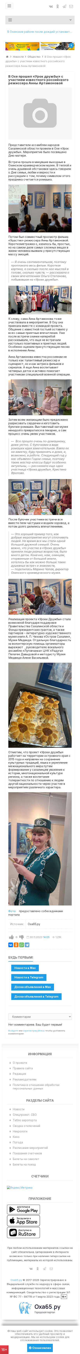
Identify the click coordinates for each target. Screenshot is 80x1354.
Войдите (13, 1030)
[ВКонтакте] (10, 945)
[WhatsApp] (21, 945)
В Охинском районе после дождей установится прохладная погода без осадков (41, 31)
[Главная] (7, 56)
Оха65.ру (16, 1279)
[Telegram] (27, 945)
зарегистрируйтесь (34, 1030)
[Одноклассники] (16, 945)
